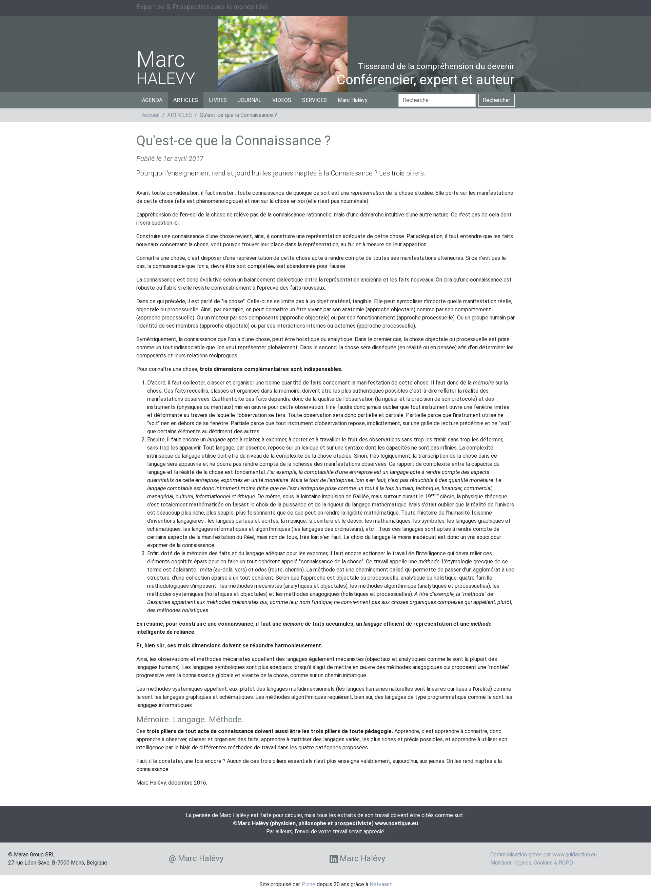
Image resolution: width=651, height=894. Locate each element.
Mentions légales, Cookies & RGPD (531, 862)
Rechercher (496, 100)
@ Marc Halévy (196, 858)
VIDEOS (281, 100)
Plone (308, 884)
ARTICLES (185, 100)
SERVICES (314, 100)
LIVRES (218, 100)
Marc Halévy (353, 100)
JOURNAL (249, 100)
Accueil (150, 115)
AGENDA (152, 100)
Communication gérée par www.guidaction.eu (543, 854)
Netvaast (381, 884)
